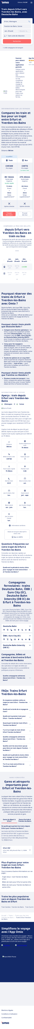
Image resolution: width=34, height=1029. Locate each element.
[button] (10, 31)
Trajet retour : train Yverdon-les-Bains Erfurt (15, 878)
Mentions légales (7, 1010)
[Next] (30, 260)
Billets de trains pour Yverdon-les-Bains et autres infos (16, 886)
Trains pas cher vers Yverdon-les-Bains (15, 916)
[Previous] (4, 260)
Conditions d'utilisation (9, 1014)
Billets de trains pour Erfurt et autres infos (16, 882)
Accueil (3, 915)
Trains (11, 915)
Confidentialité (6, 1018)
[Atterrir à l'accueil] (5, 2)
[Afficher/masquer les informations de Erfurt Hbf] (30, 850)
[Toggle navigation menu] (31, 2)
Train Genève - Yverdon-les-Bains (12, 907)
